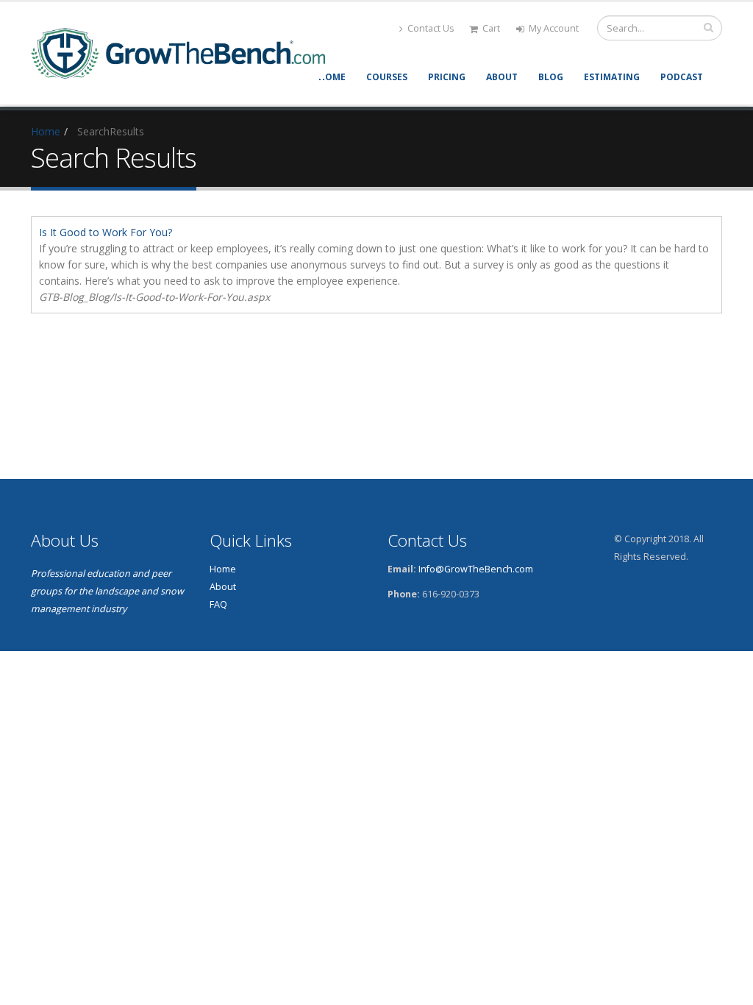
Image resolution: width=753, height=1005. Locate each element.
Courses (386, 77)
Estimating (612, 77)
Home (332, 77)
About (502, 77)
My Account (554, 28)
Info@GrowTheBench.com (475, 569)
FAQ (218, 604)
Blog (550, 77)
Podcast (681, 77)
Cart (491, 28)
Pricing (446, 77)
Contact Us (430, 28)
